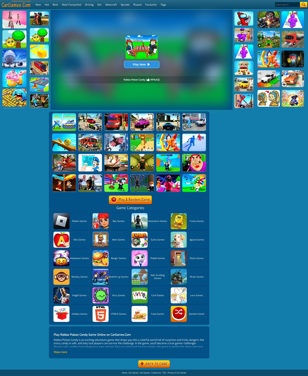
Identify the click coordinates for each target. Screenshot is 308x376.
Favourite (151, 4)
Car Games (181, 373)
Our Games (133, 373)
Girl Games (145, 373)
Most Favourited (71, 4)
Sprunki (125, 4)
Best (55, 4)
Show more (60, 352)
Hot (47, 4)
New (38, 4)
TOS (164, 373)
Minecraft (111, 4)
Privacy (171, 373)
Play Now (139, 64)
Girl (99, 4)
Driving (89, 4)
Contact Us (156, 373)
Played (137, 4)
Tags (163, 4)
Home (124, 373)
